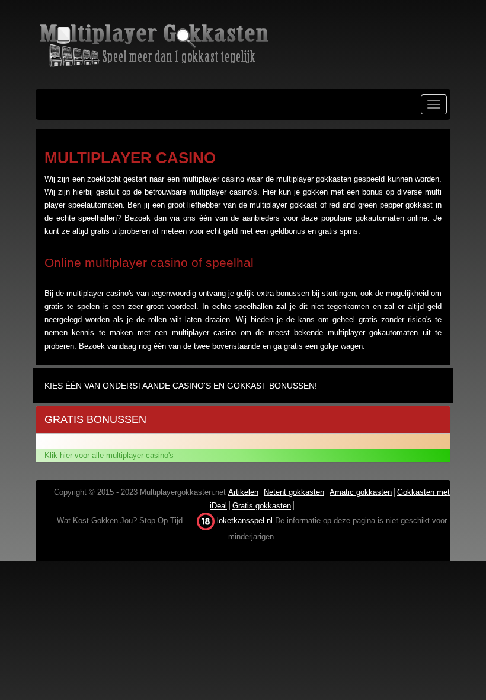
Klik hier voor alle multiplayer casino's (109, 455)
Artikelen (243, 492)
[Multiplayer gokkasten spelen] (243, 44)
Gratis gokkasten (261, 505)
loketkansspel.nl (245, 520)
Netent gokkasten (294, 492)
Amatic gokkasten (361, 492)
